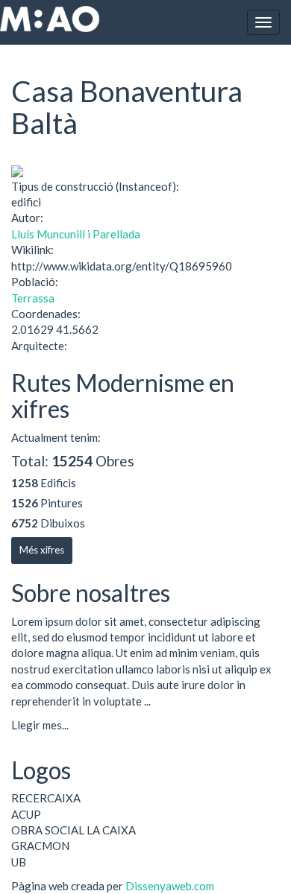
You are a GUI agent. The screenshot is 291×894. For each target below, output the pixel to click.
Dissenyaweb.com (169, 886)
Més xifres (41, 550)
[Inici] (49, 19)
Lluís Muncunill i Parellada (75, 234)
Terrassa (32, 298)
